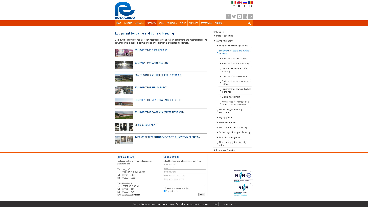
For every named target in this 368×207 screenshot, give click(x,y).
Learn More (229, 204)
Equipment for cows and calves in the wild (159, 112)
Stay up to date (171, 191)
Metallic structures (224, 35)
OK (215, 204)
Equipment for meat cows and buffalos (157, 100)
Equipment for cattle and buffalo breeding (234, 52)
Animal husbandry (224, 40)
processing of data (181, 188)
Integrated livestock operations (233, 45)
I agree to (177, 188)
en (239, 6)
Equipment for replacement (150, 87)
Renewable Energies (225, 150)
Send (202, 194)
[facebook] (228, 16)
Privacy (136, 195)
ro (250, 6)
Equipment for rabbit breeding (233, 127)
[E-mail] (184, 168)
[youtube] (239, 16)
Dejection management (230, 137)
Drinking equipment (146, 124)
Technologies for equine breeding (234, 132)
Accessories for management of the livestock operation (167, 137)
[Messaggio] (184, 182)
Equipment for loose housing (151, 62)
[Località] (184, 171)
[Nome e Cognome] (184, 164)
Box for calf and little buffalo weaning (158, 75)
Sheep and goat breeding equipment (230, 111)
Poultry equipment (227, 122)
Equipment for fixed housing (151, 50)
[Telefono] (184, 175)
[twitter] (234, 16)
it (234, 6)
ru (245, 6)
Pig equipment (225, 117)
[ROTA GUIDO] (125, 10)
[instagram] (250, 16)
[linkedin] (245, 16)
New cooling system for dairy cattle (232, 143)
